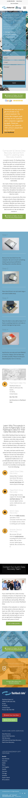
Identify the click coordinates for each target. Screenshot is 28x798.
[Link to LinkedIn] (22, 793)
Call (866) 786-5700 (11, 1)
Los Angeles (5, 767)
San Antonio (5, 759)
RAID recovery (20, 515)
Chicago (4, 773)
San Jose (4, 771)
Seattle (4, 769)
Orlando (4, 775)
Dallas (4, 763)
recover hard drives (15, 482)
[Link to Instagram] (25, 793)
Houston (4, 761)
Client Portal (19, 1)
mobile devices (19, 536)
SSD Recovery (6, 738)
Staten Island (6, 777)
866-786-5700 (13, 397)
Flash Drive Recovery (8, 742)
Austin (4, 756)
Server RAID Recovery (8, 736)
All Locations (5, 779)
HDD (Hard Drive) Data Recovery (11, 740)
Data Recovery (6, 734)
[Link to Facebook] (20, 793)
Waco (3, 765)
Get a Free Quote (14, 3)
